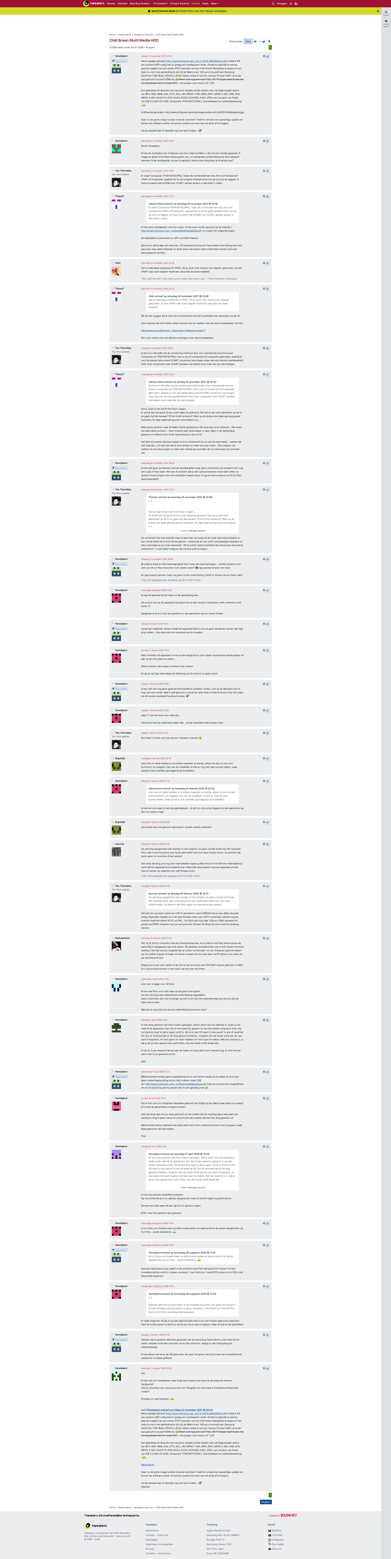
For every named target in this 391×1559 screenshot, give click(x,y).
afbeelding (147, 1464)
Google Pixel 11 (215, 1539)
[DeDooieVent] (116, 946)
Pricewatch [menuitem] (160, 3)
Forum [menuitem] (196, 3)
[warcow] (116, 851)
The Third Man (123, 170)
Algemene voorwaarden (159, 1544)
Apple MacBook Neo (218, 1530)
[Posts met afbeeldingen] (255, 41)
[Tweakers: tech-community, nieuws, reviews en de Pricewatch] (94, 3)
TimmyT (119, 196)
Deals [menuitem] (205, 3)
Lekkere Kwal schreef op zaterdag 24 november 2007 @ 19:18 (183, 203)
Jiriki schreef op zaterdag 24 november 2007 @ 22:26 (178, 296)
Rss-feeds (278, 1544)
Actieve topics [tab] (386, 25)
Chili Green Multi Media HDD (170, 34)
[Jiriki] (116, 271)
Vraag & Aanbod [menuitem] (179, 3)
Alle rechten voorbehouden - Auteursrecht (107, 1536)
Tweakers (89, 1533)
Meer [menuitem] (214, 3)
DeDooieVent (122, 938)
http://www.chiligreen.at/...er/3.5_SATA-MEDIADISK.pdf (196, 61)
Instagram (278, 1539)
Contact (150, 1535)
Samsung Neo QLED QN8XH (223, 1535)
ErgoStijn (120, 758)
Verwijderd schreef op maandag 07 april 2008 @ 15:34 (179, 1154)
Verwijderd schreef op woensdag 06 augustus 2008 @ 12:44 (182, 1293)
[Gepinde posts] (269, 41)
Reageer (150, 47)
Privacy (150, 1548)
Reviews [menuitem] (122, 3)
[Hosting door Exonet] (283, 1515)
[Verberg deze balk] (378, 11)
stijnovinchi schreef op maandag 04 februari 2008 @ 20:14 (181, 788)
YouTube (277, 1535)
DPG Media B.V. (122, 1533)
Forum (112, 34)
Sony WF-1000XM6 (218, 1553)
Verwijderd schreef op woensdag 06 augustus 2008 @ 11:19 (182, 1252)
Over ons (162, 1535)
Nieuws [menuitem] (111, 3)
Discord (276, 1548)
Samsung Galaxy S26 (219, 1544)
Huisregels (152, 1539)
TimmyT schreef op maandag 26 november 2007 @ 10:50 (180, 497)
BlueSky (276, 1530)
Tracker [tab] (386, 15)
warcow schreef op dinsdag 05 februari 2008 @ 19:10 (178, 893)
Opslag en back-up (143, 34)
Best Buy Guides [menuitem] (139, 3)
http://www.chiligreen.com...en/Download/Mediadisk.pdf (176, 1084)
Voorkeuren (164, 1553)
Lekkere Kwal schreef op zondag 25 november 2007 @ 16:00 (182, 381)
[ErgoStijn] (116, 766)
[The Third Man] (116, 182)
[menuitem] (273, 3)
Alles (248, 41)
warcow (119, 843)
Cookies (150, 1553)
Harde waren (124, 34)
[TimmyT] (116, 204)
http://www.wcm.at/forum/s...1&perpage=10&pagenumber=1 (173, 330)
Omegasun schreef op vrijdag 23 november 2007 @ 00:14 (180, 1409)
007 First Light (215, 1548)
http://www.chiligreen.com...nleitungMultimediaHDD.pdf (171, 230)
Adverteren (152, 1530)
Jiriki (118, 262)
